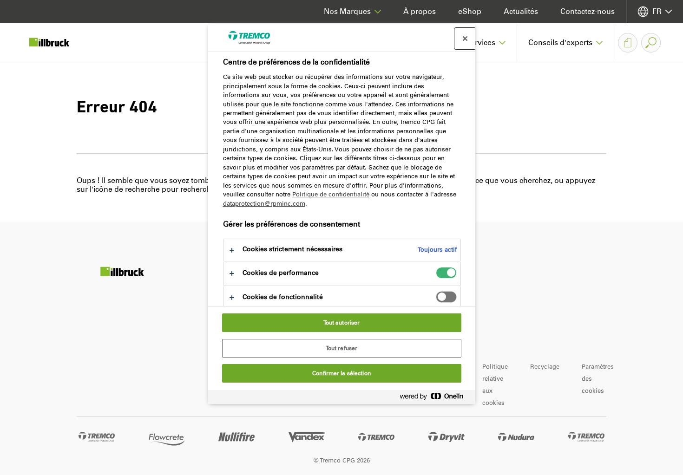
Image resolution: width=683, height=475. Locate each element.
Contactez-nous (587, 11)
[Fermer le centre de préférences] (465, 38)
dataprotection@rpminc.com (264, 203)
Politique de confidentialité (330, 194)
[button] (485, 43)
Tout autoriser (341, 322)
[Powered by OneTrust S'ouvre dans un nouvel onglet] (435, 398)
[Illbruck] (56, 42)
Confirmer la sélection (341, 373)
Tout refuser (341, 348)
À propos (419, 11)
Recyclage (544, 366)
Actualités (521, 11)
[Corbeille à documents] (627, 42)
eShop (469, 11)
